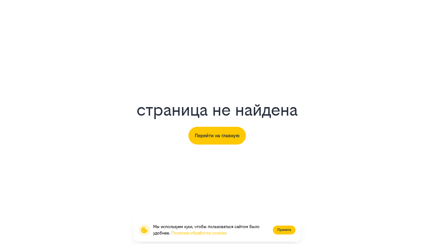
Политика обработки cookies (199, 233)
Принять (284, 230)
